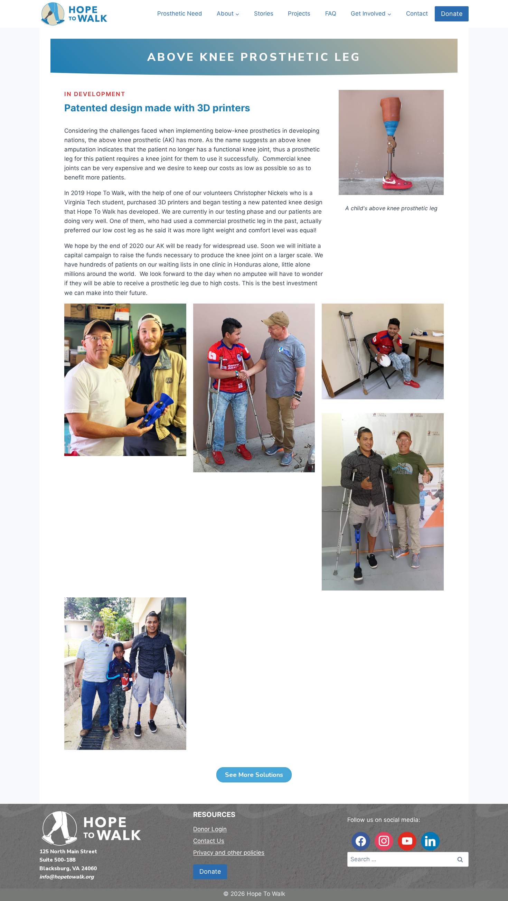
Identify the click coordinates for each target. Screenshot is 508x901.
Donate (451, 13)
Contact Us (208, 840)
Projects (299, 13)
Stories (263, 13)
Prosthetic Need (179, 13)
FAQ (330, 13)
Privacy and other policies (228, 852)
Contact (417, 13)
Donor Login (210, 829)
